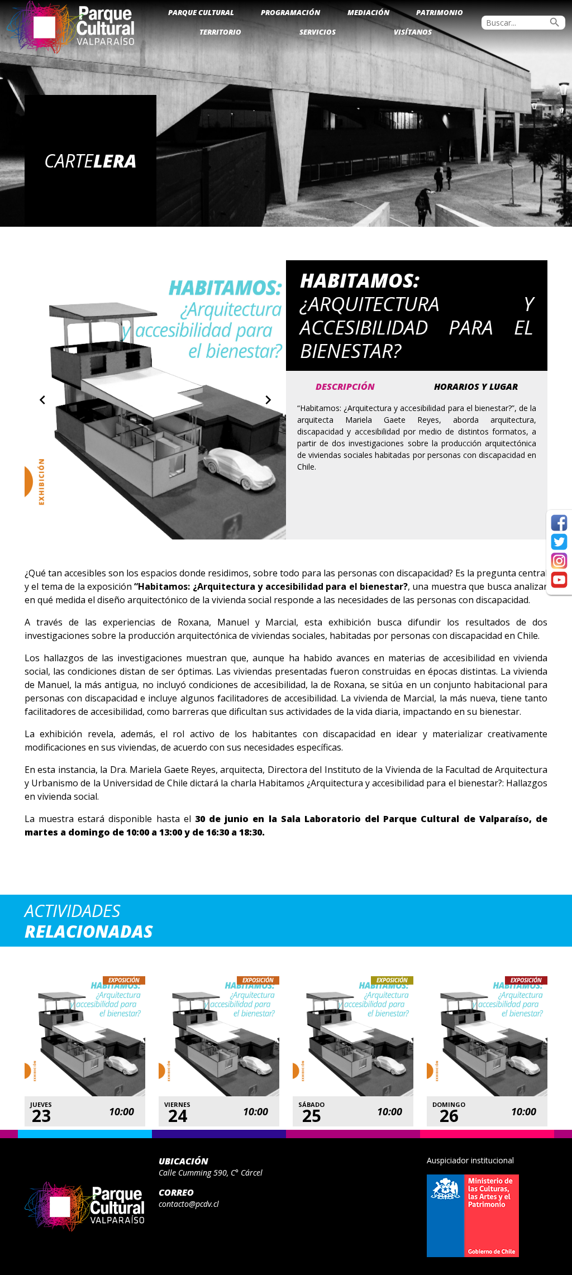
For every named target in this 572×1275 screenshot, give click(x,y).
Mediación (368, 12)
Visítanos (413, 32)
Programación (290, 12)
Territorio (220, 32)
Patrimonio (439, 12)
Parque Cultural (201, 12)
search (555, 22)
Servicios (317, 32)
